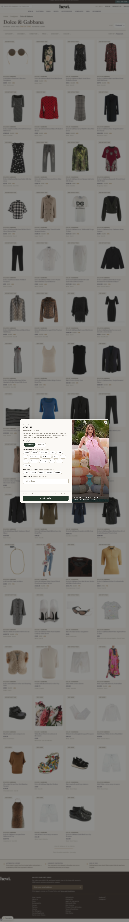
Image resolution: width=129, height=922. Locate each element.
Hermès (34, 452)
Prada (59, 452)
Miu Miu (60, 461)
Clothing (33, 472)
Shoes (41, 472)
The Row (27, 465)
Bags (26, 472)
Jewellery (49, 472)
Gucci (52, 452)
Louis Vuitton (43, 452)
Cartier (52, 461)
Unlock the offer (46, 498)
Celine (56, 457)
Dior (26, 457)
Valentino (34, 461)
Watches (57, 472)
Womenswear (29, 444)
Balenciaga (43, 461)
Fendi (26, 461)
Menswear (41, 444)
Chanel (27, 452)
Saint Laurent (46, 457)
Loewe (63, 457)
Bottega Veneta (34, 457)
